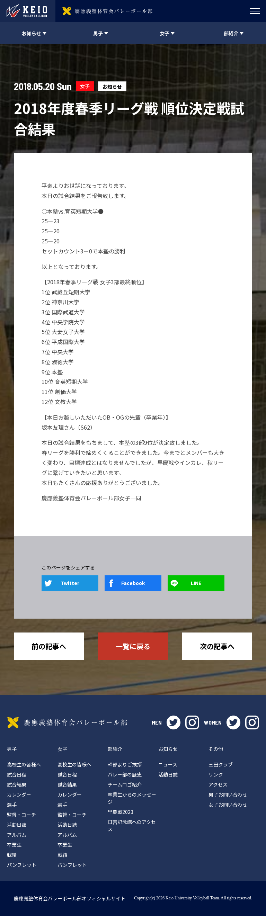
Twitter (70, 583)
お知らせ (112, 86)
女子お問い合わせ (228, 804)
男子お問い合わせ (228, 794)
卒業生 (14, 844)
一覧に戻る (133, 646)
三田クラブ (221, 764)
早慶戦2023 (120, 811)
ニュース (167, 764)
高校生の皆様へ (24, 764)
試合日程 (16, 774)
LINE (196, 583)
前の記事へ (49, 646)
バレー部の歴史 (125, 774)
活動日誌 (16, 824)
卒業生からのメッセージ (132, 798)
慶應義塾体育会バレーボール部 (67, 722)
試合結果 (16, 784)
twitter (173, 722)
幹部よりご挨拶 (125, 764)
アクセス (218, 784)
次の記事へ (217, 646)
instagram (192, 722)
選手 (12, 804)
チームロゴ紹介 (125, 784)
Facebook (133, 583)
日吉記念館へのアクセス (132, 825)
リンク (216, 774)
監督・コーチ (21, 814)
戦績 (12, 854)
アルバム (16, 834)
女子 (85, 86)
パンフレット (21, 864)
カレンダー (19, 794)
